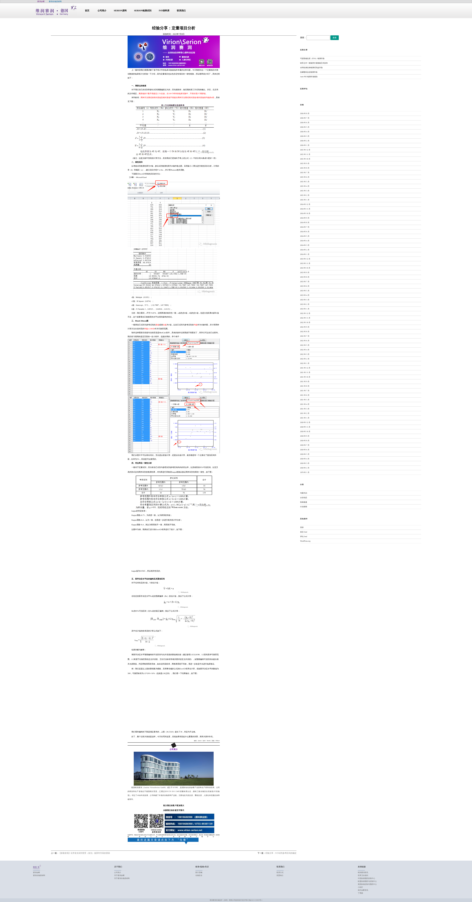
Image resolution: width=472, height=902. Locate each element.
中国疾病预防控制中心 (366, 878)
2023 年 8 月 (304, 277)
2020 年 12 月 (305, 422)
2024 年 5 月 (304, 236)
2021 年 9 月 (304, 381)
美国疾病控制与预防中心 (367, 884)
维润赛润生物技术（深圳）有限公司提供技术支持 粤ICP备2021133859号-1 (236, 900)
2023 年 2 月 (304, 304)
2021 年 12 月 (305, 368)
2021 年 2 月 (304, 413)
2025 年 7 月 (304, 172)
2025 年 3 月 (304, 191)
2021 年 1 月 (304, 418)
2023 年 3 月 (304, 300)
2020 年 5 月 (304, 454)
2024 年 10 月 (305, 213)
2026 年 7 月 (304, 118)
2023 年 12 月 (305, 259)
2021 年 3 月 (304, 409)
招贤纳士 (280, 875)
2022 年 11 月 (305, 318)
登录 (302, 527)
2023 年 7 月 (304, 282)
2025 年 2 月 (304, 195)
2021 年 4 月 (304, 404)
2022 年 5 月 (304, 345)
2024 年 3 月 (304, 245)
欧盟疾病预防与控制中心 (367, 881)
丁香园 (360, 893)
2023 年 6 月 (304, 286)
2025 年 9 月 (304, 163)
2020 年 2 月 (304, 468)
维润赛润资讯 (363, 872)
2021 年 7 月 (304, 391)
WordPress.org (305, 541)
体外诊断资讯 (363, 890)
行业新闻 (303, 507)
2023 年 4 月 (304, 295)
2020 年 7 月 (304, 445)
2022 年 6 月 (304, 341)
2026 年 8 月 (304, 113)
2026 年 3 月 (304, 136)
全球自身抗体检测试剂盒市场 (311, 68)
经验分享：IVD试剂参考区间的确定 (280, 853)
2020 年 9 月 (304, 436)
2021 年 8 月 (304, 386)
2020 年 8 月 (304, 441)
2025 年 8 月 (304, 168)
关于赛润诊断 (119, 875)
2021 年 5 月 (304, 400)
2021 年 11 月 (305, 372)
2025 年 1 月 (304, 200)
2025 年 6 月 (304, 177)
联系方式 (280, 872)
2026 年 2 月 (304, 141)
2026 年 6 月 (304, 123)
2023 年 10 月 (305, 268)
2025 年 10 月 (305, 159)
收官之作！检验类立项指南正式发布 (314, 63)
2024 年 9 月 (304, 218)
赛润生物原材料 (39, 875)
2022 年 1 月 (304, 363)
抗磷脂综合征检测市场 (308, 72)
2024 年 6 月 (304, 232)
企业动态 (303, 498)
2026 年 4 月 (304, 132)
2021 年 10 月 (305, 377)
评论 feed (303, 536)
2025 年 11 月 (305, 154)
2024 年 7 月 (304, 227)
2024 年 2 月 (304, 250)
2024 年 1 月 (304, 254)
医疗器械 (198, 872)
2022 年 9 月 (304, 327)
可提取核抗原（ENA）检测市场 (312, 58)
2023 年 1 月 (304, 309)
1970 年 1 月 (304, 472)
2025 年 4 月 (304, 186)
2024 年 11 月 (305, 209)
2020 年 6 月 (304, 450)
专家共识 (303, 493)
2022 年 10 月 (305, 322)
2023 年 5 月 (304, 291)
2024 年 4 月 (304, 241)
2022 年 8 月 (304, 332)
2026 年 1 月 (304, 145)
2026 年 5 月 (304, 127)
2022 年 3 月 (304, 354)
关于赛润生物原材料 (122, 878)
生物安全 (198, 875)
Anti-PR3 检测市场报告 (309, 77)
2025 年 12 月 (305, 150)
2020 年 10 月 (305, 431)
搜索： (303, 37)
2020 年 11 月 (305, 427)
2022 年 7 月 (304, 336)
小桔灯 (360, 887)
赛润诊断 (36, 872)
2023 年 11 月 (305, 263)
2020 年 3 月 (304, 463)
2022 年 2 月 (304, 359)
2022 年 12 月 (305, 313)
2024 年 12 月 (305, 204)
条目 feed (303, 532)
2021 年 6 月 (304, 395)
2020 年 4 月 (304, 459)
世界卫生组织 (363, 875)
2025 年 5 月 (304, 182)
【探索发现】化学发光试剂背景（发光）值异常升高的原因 (84, 853)
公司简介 (117, 872)
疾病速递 (303, 502)
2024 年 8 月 (304, 222)
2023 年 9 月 (304, 272)
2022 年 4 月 (304, 350)
